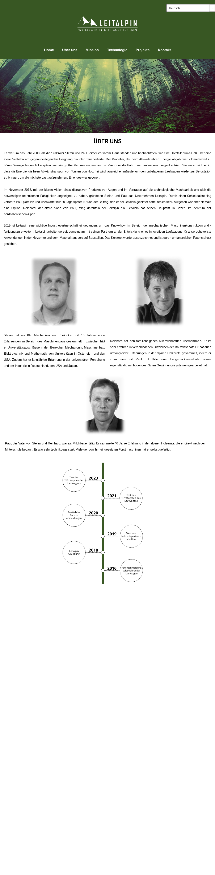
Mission (92, 50)
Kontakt (164, 50)
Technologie (117, 50)
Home (49, 50)
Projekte (142, 50)
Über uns (69, 50)
